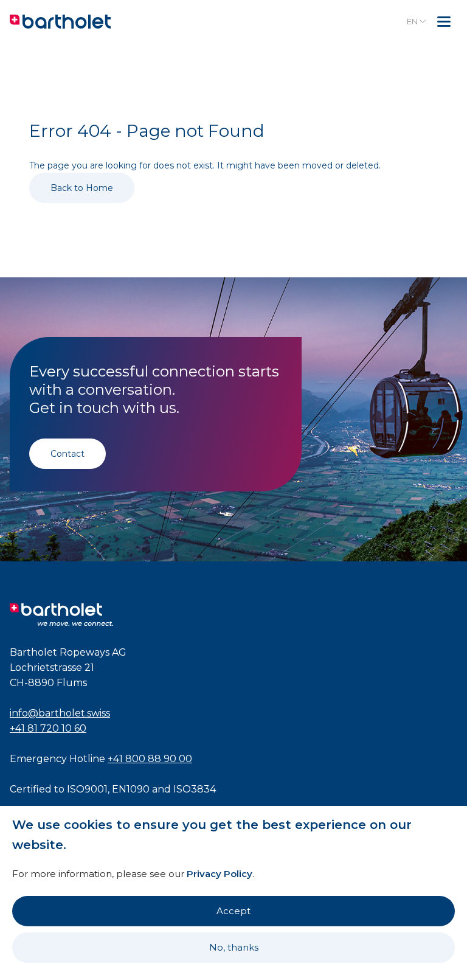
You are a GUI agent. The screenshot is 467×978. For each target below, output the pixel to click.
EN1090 (131, 789)
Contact (67, 453)
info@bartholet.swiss (60, 713)
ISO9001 (87, 789)
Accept (233, 911)
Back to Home (81, 187)
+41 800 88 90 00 (150, 759)
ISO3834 (194, 789)
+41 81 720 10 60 (48, 728)
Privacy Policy (219, 873)
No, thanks (233, 947)
